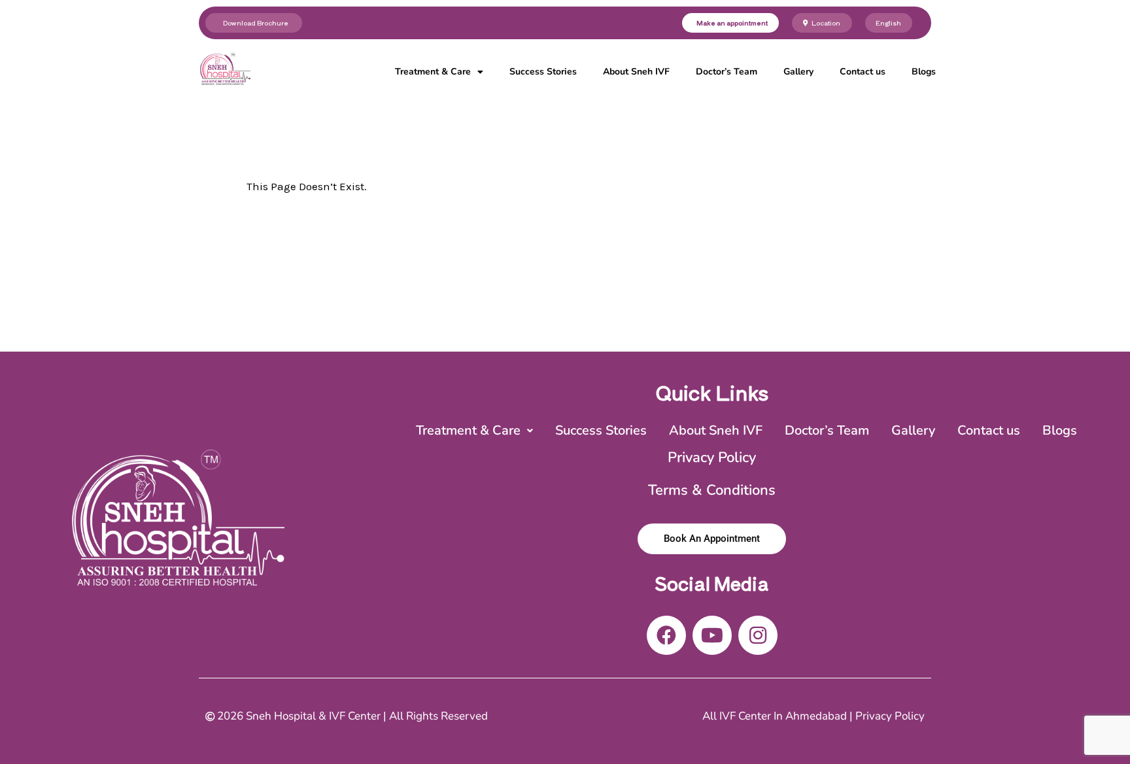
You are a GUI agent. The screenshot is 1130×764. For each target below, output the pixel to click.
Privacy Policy (712, 457)
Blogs (924, 71)
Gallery (798, 71)
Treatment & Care (433, 71)
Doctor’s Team (726, 71)
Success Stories (543, 71)
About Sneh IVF (636, 71)
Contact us (862, 71)
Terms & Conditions (712, 490)
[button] (474, 431)
